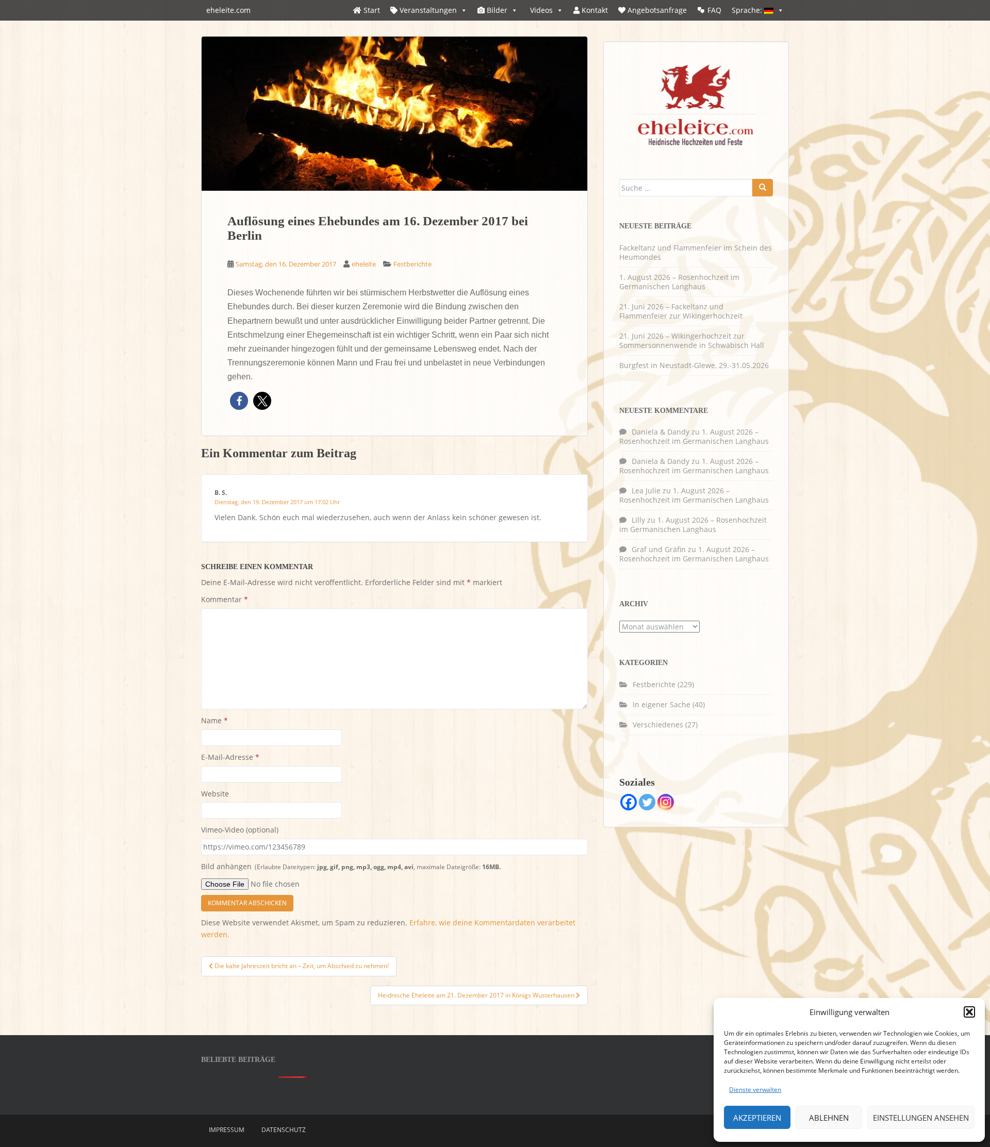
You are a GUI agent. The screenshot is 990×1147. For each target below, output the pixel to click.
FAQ (714, 10)
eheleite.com (228, 10)
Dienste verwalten (755, 1089)
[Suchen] (762, 187)
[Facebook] (628, 802)
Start (370, 10)
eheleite (364, 264)
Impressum (226, 1129)
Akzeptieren (757, 1117)
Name (214, 720)
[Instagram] (665, 802)
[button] (969, 1012)
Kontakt (594, 10)
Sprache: (748, 10)
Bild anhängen (351, 866)
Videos (540, 10)
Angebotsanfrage (656, 10)
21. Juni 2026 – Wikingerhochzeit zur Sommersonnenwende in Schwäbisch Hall (691, 340)
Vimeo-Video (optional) (239, 830)
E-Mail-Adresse (230, 757)
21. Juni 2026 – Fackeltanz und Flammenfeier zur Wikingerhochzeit (680, 311)
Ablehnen (829, 1117)
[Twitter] (647, 802)
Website (215, 794)
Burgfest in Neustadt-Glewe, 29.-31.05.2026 (694, 365)
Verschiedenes (658, 724)
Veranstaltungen (427, 10)
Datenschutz (283, 1129)
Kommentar (224, 599)
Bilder (496, 10)
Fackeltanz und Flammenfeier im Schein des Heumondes (695, 252)
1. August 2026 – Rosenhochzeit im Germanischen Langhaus (679, 281)
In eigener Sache (661, 704)
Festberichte (412, 264)
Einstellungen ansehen (921, 1117)
